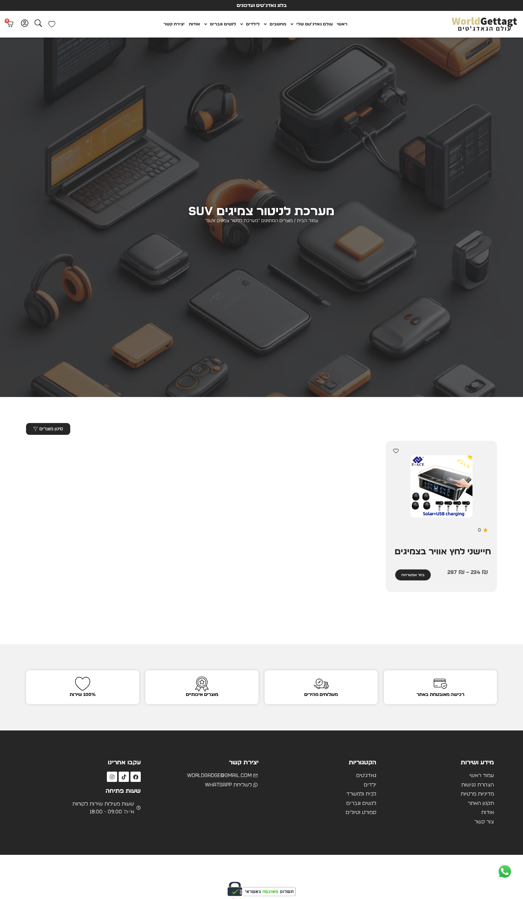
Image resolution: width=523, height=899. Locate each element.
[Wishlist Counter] (51, 24)
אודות (194, 24)
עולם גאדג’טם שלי (314, 24)
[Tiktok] (124, 777)
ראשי (342, 24)
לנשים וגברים (223, 24)
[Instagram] (112, 777)
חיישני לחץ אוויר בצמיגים (443, 552)
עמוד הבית (307, 220)
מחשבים (278, 24)
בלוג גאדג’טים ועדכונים (262, 5)
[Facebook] (135, 777)
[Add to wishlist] (396, 451)
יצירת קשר (174, 24)
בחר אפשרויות (413, 575)
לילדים (253, 24)
